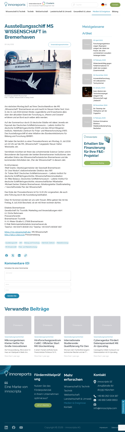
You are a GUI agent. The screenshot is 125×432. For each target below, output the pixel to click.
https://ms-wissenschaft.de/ (18, 232)
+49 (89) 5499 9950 (108, 400)
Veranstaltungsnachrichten (59, 44)
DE (105, 4)
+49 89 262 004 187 (108, 395)
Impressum (104, 427)
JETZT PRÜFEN (43, 405)
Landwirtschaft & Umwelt (77, 398)
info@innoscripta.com (105, 408)
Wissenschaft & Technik (77, 386)
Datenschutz (116, 427)
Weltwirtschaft (72, 394)
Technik (68, 390)
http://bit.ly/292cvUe (15, 235)
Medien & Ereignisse (75, 402)
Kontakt (115, 5)
